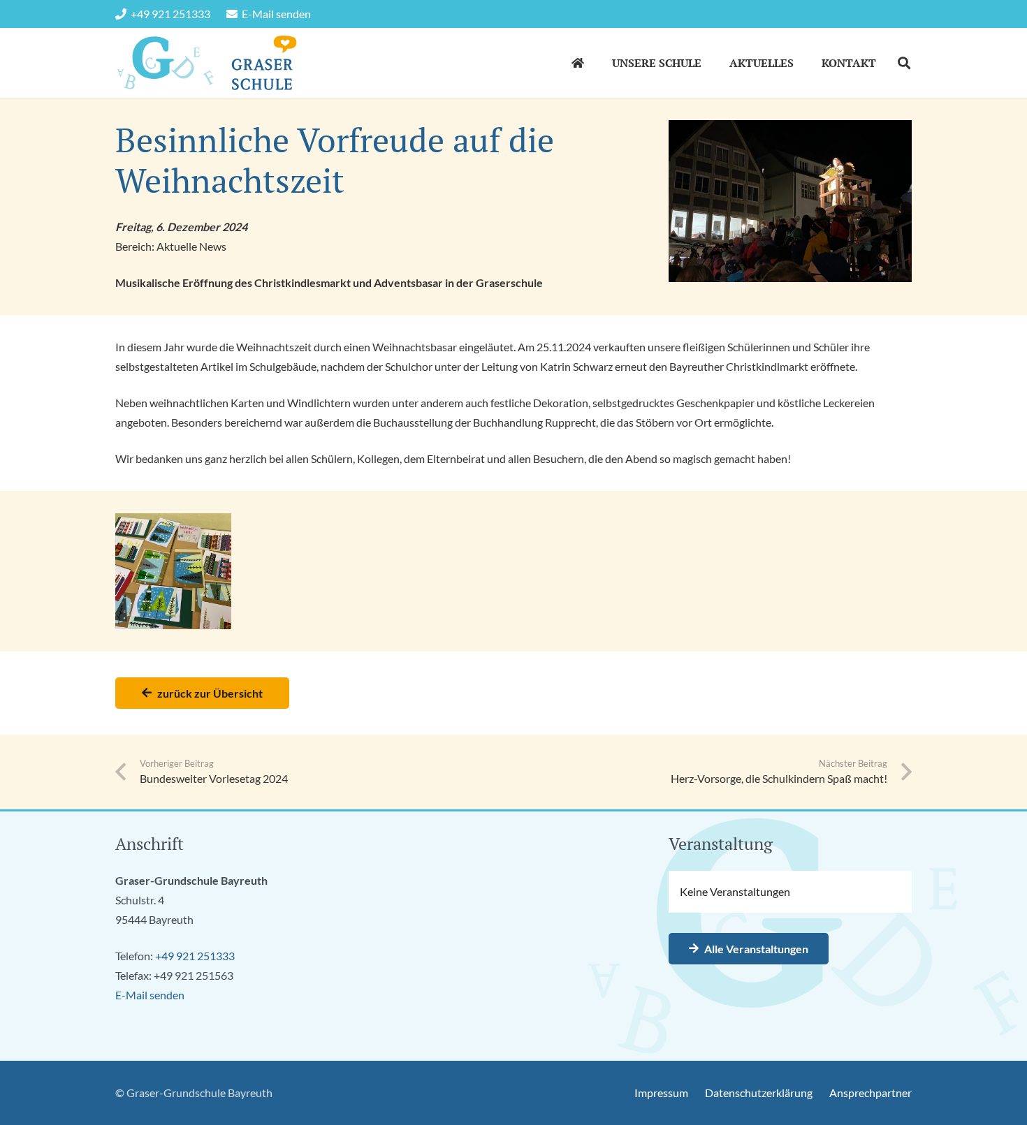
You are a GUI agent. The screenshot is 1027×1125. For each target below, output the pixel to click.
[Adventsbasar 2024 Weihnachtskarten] (173, 571)
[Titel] (165, 63)
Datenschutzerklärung (759, 1092)
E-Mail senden (149, 994)
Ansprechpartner (870, 1092)
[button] (711, 62)
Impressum (661, 1092)
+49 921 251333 (195, 955)
